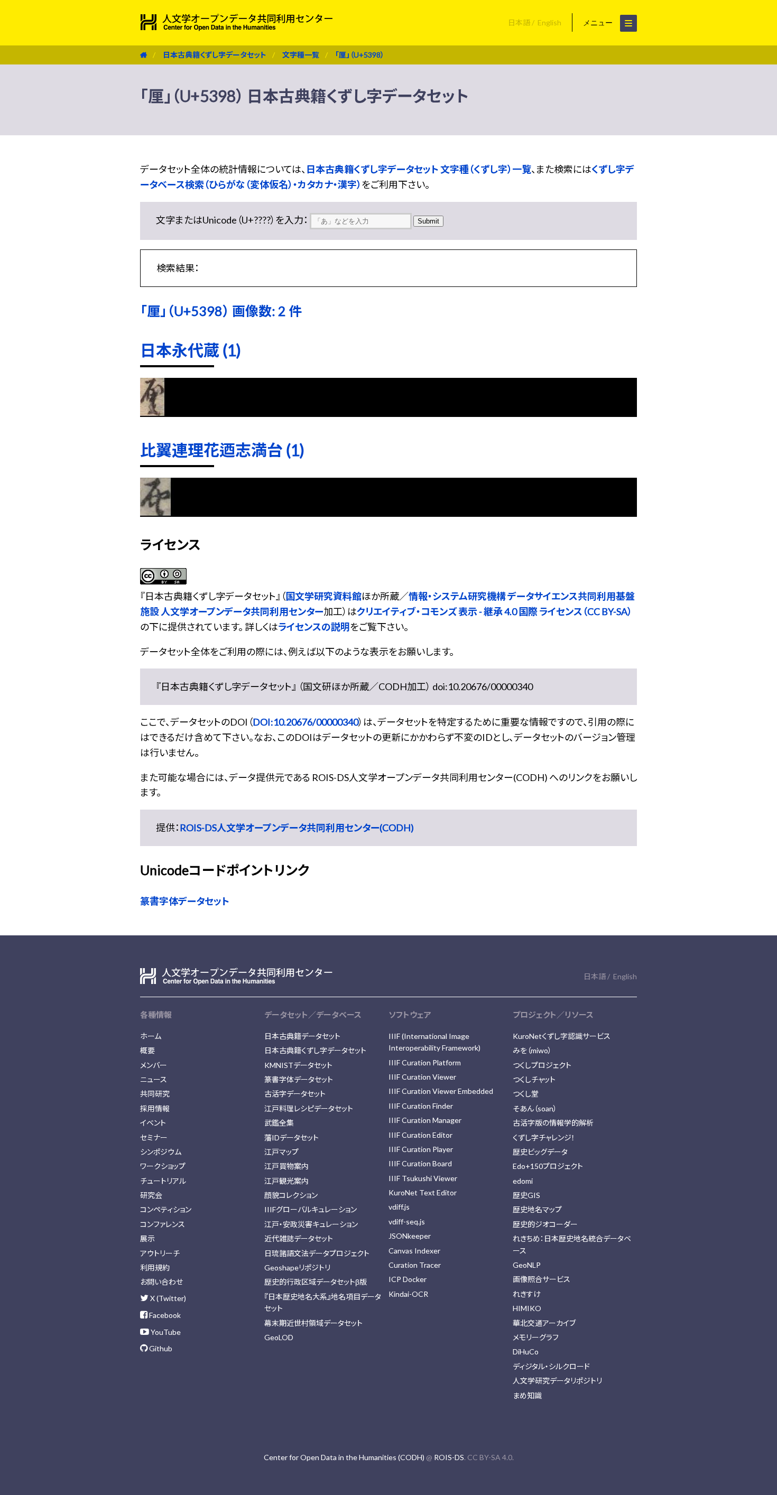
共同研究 (155, 1093)
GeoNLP (527, 1264)
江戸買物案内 (286, 1166)
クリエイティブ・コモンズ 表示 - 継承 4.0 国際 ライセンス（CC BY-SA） (494, 611)
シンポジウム (160, 1151)
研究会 (151, 1195)
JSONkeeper (409, 1235)
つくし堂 (526, 1093)
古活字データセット (295, 1093)
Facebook (164, 1315)
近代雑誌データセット (298, 1238)
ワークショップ (163, 1166)
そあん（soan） (535, 1108)
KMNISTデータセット (298, 1065)
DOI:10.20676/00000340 (305, 722)
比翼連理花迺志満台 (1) (222, 449)
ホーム (150, 1036)
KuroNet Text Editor (422, 1192)
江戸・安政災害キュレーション (311, 1224)
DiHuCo (526, 1351)
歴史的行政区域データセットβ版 (315, 1281)
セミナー (154, 1137)
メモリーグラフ (536, 1337)
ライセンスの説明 (314, 627)
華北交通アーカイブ (544, 1322)
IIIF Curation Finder (420, 1105)
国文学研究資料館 (323, 596)
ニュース (153, 1079)
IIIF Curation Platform (424, 1062)
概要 (147, 1050)
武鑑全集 (279, 1122)
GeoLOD (278, 1337)
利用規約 (155, 1267)
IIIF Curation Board (420, 1163)
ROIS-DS (449, 1457)
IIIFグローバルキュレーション (310, 1209)
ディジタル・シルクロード (551, 1366)
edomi (523, 1180)
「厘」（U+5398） (359, 54)
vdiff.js (399, 1206)
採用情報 (155, 1108)
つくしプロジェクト (542, 1065)
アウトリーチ (160, 1253)
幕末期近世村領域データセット (313, 1322)
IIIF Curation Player (420, 1149)
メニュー (599, 22)
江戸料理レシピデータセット (308, 1108)
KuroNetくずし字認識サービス (561, 1036)
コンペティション (165, 1209)
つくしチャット (534, 1079)
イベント (153, 1122)
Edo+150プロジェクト (548, 1166)
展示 (147, 1238)
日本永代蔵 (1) (190, 349)
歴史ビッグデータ (540, 1151)
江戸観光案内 (286, 1180)
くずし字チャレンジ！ (544, 1137)
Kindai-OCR (408, 1293)
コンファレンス (162, 1224)
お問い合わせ (161, 1281)
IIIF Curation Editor (420, 1134)
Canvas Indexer (414, 1250)
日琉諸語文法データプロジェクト (316, 1253)
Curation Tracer (414, 1264)
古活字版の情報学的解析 (553, 1122)
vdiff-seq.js (406, 1221)
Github (159, 1348)
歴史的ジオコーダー (545, 1224)
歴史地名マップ (537, 1209)
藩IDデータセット (291, 1137)
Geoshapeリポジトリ (297, 1267)
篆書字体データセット (184, 901)
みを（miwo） (532, 1050)
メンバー (153, 1065)
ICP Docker (407, 1279)
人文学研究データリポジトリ (557, 1380)
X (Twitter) (167, 1298)
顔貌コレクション (291, 1195)
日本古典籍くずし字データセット (214, 54)
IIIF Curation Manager (424, 1120)
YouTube (165, 1331)
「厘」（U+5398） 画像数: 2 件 (221, 311)
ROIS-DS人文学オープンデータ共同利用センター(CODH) (297, 827)
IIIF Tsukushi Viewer (422, 1178)
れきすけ (527, 1293)
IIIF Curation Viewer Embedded (440, 1091)
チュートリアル (163, 1180)
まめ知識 (527, 1395)
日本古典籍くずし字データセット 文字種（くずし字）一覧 (418, 169)
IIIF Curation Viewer (422, 1076)
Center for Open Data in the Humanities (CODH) (344, 1457)
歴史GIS (526, 1195)
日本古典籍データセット (302, 1036)
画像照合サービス (541, 1279)
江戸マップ (281, 1151)
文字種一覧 (300, 54)
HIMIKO (527, 1308)
